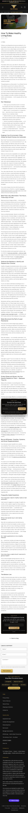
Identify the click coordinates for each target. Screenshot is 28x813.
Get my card (22, 408)
